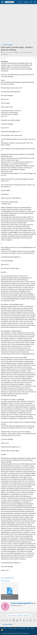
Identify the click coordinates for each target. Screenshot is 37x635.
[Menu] (2, 2)
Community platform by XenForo (15, 633)
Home (32, 628)
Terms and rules (12, 628)
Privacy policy (21, 628)
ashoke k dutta (29, 52)
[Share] (35, 58)
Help (28, 628)
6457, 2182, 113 (18, 605)
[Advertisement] (18, 23)
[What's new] (31, 2)
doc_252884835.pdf (7, 578)
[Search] (35, 2)
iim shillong (4, 54)
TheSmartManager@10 (8, 52)
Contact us (4, 628)
